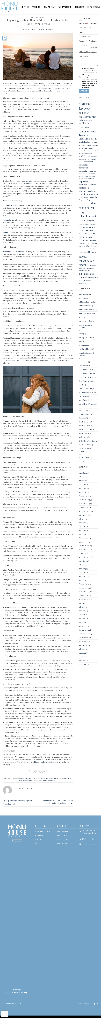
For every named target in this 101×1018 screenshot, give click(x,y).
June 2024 (82, 569)
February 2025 (84, 538)
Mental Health (84, 400)
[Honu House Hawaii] (11, 7)
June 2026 (82, 481)
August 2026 (83, 473)
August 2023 (83, 603)
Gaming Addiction (85, 389)
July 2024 (82, 565)
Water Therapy (84, 458)
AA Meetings (83, 294)
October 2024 (84, 553)
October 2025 (83, 507)
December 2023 (84, 588)
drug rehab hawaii (24, 780)
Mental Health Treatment (88, 404)
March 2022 (83, 664)
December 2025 (84, 500)
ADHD (81, 317)
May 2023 (82, 615)
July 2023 (82, 607)
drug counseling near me (87, 200)
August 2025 (83, 515)
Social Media (83, 437)
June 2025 (82, 523)
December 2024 (84, 546)
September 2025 (84, 511)
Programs (36, 7)
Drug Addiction (84, 369)
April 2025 (82, 530)
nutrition (25, 462)
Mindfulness (83, 410)
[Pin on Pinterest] (41, 771)
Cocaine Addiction (85, 349)
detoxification (28, 181)
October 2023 (83, 595)
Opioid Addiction (85, 414)
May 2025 (82, 526)
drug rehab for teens (85, 204)
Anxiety (81, 334)
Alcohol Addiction (85, 321)
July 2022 (82, 649)
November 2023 (84, 592)
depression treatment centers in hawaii (88, 190)
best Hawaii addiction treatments (49, 88)
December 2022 (84, 630)
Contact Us (92, 7)
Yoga (80, 461)
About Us (25, 7)
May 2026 (82, 484)
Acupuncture (83, 298)
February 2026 (84, 496)
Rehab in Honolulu (85, 429)
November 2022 (84, 634)
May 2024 (82, 572)
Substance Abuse (85, 445)
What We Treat (65, 7)
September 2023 (84, 599)
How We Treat (49, 7)
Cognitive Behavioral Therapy (86, 354)
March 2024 (83, 580)
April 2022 (82, 661)
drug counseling (91, 197)
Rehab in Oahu (84, 433)
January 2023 (83, 626)
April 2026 (82, 488)
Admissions (79, 7)
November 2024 (84, 549)
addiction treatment (85, 120)
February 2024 (84, 584)
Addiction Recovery (86, 302)
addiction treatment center (45, 778)
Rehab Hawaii (34, 780)
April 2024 (82, 576)
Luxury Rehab (84, 396)
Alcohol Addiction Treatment (85, 326)
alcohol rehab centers (88, 142)
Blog (80, 341)
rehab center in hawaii (88, 249)
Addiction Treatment (38, 17)
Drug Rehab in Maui (86, 381)
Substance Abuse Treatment (85, 450)
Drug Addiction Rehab (87, 373)
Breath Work (83, 345)
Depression (83, 366)
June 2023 (82, 611)
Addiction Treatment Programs (62, 778)
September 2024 (85, 557)
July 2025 (82, 519)
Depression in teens (83, 173)
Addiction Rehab (85, 306)
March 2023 (83, 622)
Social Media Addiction (87, 441)
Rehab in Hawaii (84, 426)
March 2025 (83, 534)
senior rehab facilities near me (47, 780)
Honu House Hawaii (47, 29)
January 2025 (83, 542)
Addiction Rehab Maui (86, 309)
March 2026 (83, 492)
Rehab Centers (84, 422)
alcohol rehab (93, 139)
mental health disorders (44, 618)
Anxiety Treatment (85, 338)
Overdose (82, 418)
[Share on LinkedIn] (45, 771)
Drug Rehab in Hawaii (86, 377)
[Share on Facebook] (30, 771)
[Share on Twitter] (34, 771)
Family (81, 385)
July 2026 (82, 477)
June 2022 (82, 653)
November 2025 (84, 504)
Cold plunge (83, 362)
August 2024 (83, 561)
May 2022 (82, 657)
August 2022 (83, 645)
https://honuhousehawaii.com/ (45, 762)
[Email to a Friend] (38, 771)
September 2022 (84, 641)
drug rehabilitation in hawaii (88, 216)
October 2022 (83, 638)
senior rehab (90, 265)
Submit (84, 91)
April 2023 (82, 618)
